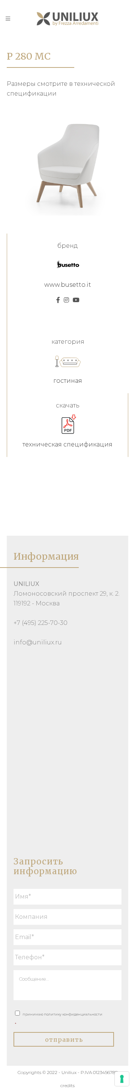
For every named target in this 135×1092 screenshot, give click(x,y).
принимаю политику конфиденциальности (58, 1019)
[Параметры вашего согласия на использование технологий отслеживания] (122, 1079)
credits (67, 1085)
